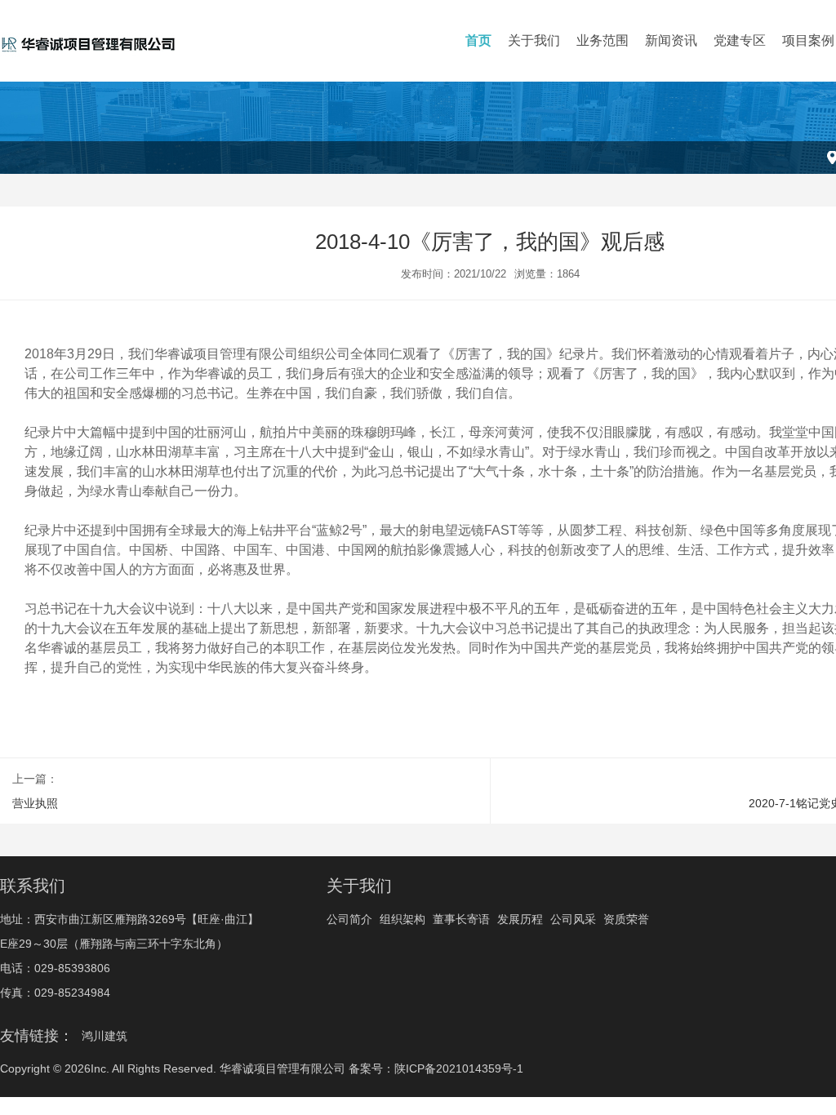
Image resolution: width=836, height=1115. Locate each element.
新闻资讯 (671, 40)
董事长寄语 (461, 919)
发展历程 (520, 919)
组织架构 (402, 919)
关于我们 (534, 40)
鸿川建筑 (104, 1035)
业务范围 (602, 40)
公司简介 (349, 919)
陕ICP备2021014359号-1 (458, 1068)
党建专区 (740, 40)
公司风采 (573, 919)
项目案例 (808, 40)
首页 (478, 40)
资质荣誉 (626, 919)
